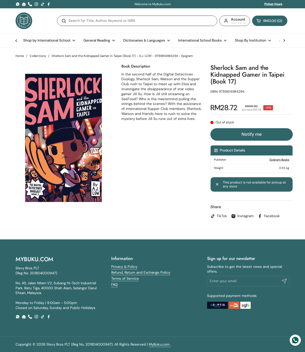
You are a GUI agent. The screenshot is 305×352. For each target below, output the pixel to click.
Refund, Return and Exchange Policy (140, 272)
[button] (269, 21)
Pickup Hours (273, 4)
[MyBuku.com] (24, 20)
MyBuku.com (160, 344)
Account (238, 19)
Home (20, 56)
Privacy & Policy (124, 266)
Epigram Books (279, 159)
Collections (38, 56)
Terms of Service (125, 278)
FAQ (114, 284)
